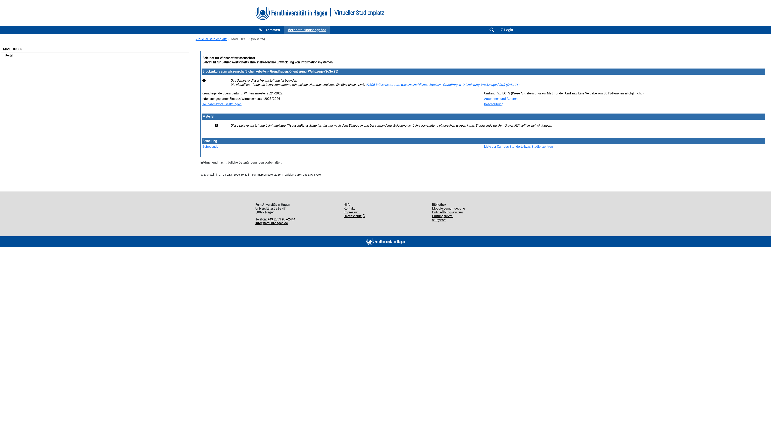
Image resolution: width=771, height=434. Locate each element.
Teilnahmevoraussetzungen (222, 104)
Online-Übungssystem (447, 212)
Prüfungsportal (442, 216)
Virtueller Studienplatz (211, 39)
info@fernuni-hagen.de (271, 223)
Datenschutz (353, 216)
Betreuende (210, 146)
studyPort (439, 220)
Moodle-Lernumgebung (448, 208)
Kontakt (349, 208)
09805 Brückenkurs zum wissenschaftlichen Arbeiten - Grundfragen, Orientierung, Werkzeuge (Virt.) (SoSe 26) (442, 85)
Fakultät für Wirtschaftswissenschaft (229, 58)
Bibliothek (439, 205)
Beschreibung (493, 104)
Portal (9, 55)
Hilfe (347, 205)
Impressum (352, 212)
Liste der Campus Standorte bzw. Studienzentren (518, 146)
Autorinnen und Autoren (501, 99)
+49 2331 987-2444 (281, 219)
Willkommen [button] (269, 30)
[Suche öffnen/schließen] (491, 30)
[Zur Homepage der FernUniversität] (291, 13)
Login (508, 30)
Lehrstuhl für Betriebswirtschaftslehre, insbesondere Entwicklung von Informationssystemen (268, 62)
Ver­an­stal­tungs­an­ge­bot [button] (307, 30)
